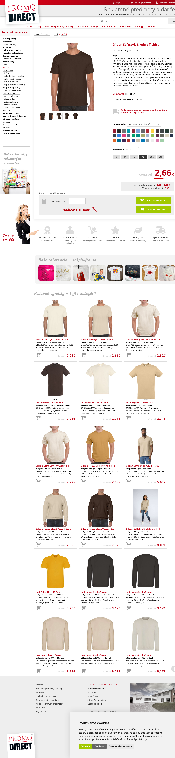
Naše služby (125, 26)
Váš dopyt (139, 26)
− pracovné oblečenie (11, 93)
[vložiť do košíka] (38, 355)
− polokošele (8, 70)
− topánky (7, 110)
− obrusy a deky (9, 99)
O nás (30, 26)
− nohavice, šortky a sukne (13, 76)
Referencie (40, 707)
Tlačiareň (81, 26)
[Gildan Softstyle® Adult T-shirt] (72, 110)
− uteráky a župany (10, 96)
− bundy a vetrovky (10, 82)
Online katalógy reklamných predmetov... (15, 159)
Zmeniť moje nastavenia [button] (120, 746)
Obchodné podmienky (46, 696)
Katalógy (94, 26)
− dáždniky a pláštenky (12, 90)
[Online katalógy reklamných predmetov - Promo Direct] (17, 193)
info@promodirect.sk (152, 14)
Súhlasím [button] (85, 746)
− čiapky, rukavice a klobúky (14, 84)
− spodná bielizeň (10, 104)
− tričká (6, 67)
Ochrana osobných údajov (47, 700)
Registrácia (41, 711)
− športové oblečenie (11, 107)
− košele (6, 73)
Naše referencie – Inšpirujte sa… (68, 260)
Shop (39, 26)
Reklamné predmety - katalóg (59, 26)
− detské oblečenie (10, 102)
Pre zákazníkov (109, 26)
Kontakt (152, 26)
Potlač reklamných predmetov (49, 704)
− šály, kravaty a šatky (11, 87)
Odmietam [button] (99, 746)
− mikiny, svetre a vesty (12, 79)
